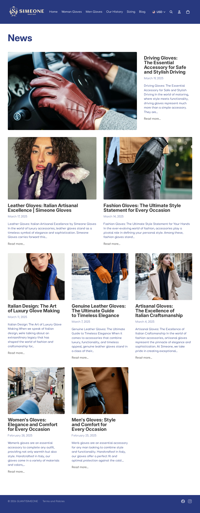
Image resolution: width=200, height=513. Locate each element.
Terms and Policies (53, 501)
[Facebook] (183, 501)
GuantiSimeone (27, 501)
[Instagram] (190, 501)
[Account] (179, 12)
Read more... (152, 118)
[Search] (171, 12)
